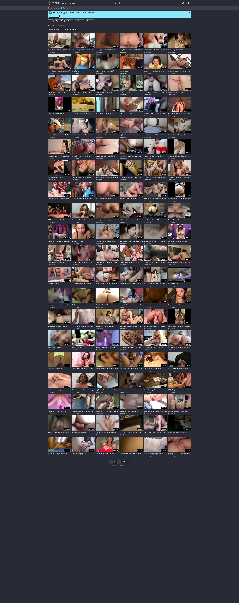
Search (116, 3)
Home (50, 21)
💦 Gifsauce (64, 8)
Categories (90, 21)
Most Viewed (79, 21)
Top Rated (59, 21)
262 (123, 462)
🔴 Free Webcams (53, 8)
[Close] (189, 12)
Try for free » (54, 16)
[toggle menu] (178, 3)
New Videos (69, 21)
